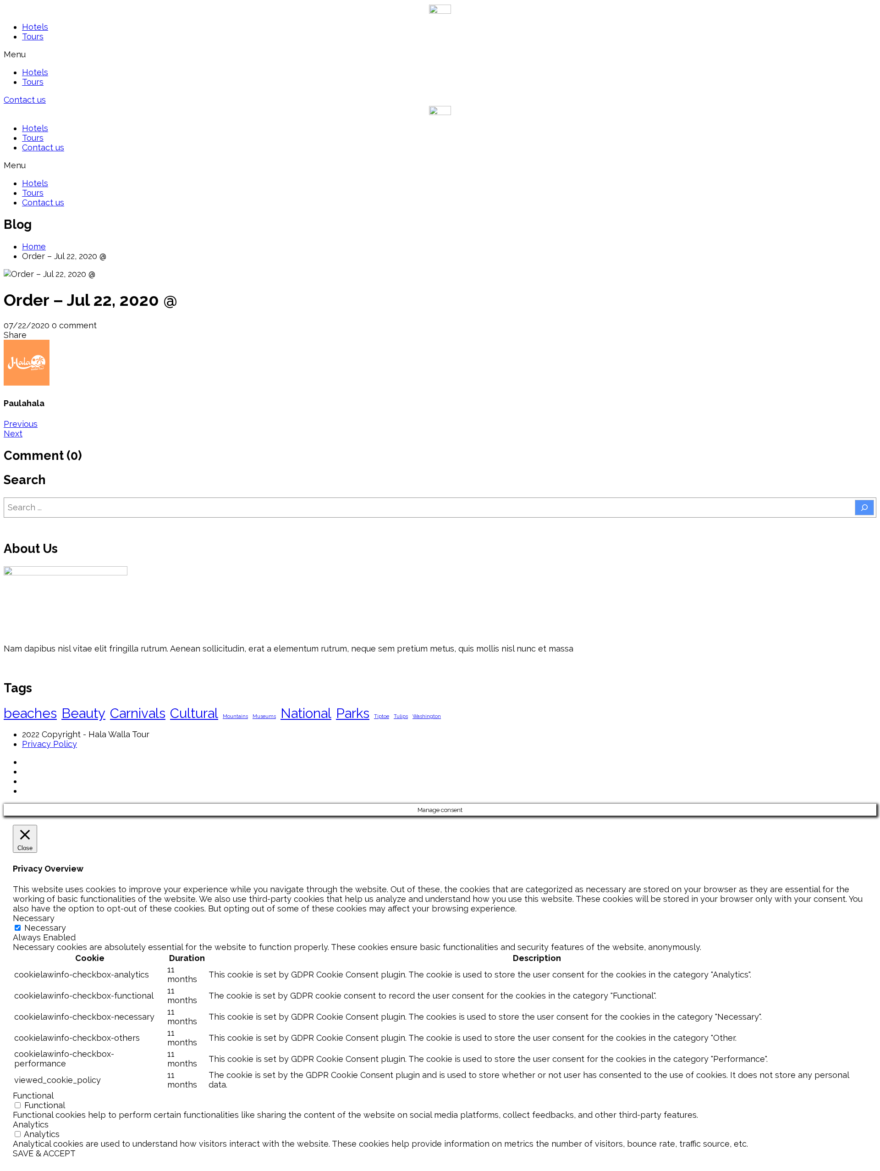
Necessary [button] (34, 918)
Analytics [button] (31, 1124)
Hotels (35, 27)
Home (34, 246)
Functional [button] (33, 1095)
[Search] (864, 507)
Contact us (43, 147)
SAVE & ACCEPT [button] (44, 1153)
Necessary (45, 928)
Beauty (83, 713)
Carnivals (137, 713)
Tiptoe (381, 716)
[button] (440, 54)
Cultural (194, 713)
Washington (426, 716)
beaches (30, 713)
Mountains (235, 716)
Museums (264, 716)
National (305, 713)
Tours (33, 36)
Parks (352, 713)
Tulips (401, 716)
